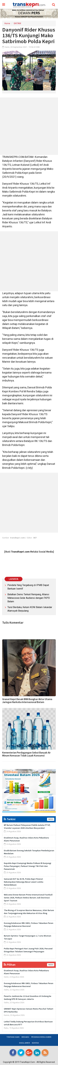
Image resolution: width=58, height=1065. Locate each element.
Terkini (10, 819)
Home (7, 23)
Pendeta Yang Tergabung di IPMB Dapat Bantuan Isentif (28, 587)
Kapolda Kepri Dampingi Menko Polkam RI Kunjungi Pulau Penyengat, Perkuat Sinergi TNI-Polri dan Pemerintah (27, 866)
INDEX (50, 819)
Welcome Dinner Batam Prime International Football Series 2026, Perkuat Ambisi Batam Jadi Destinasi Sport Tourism (28, 897)
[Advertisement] (29, 126)
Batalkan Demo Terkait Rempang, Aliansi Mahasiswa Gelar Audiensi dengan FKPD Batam (28, 598)
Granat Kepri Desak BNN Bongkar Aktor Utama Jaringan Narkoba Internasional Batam (27, 701)
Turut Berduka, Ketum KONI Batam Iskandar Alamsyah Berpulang (29, 609)
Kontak (35, 1043)
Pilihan (10, 964)
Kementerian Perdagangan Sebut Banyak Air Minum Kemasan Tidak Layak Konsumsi (26, 754)
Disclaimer (24, 1043)
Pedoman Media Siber (41, 1037)
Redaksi (25, 1037)
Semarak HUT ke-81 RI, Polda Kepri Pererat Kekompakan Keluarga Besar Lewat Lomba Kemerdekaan (23, 882)
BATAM (17, 23)
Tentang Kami (13, 1037)
